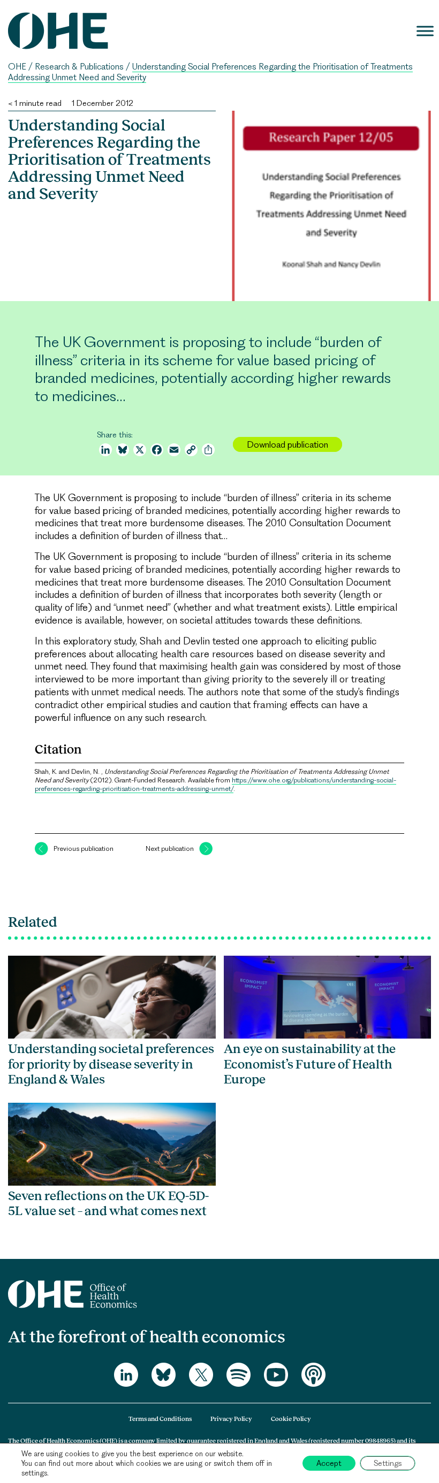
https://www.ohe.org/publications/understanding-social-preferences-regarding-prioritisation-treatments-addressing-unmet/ (215, 784)
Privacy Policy (231, 1419)
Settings (388, 1463)
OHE (17, 67)
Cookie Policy (291, 1419)
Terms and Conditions (160, 1419)
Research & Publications (79, 67)
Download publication (287, 444)
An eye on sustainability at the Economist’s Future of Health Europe (310, 1064)
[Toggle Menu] (425, 31)
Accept (329, 1463)
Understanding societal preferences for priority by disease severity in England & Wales (111, 1064)
